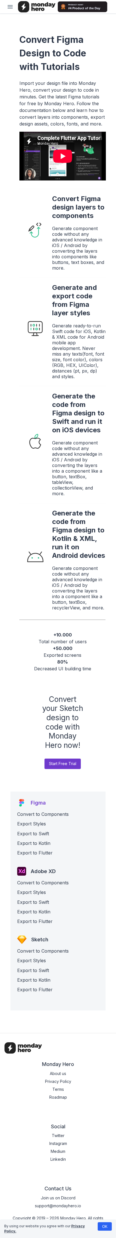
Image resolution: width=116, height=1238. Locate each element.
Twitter (58, 1135)
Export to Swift (33, 833)
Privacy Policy (58, 1081)
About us (58, 1073)
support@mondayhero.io (58, 1205)
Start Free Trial (62, 763)
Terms (58, 1089)
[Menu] (10, 6)
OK (105, 1226)
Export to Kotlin (33, 843)
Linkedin (58, 1159)
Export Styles (31, 824)
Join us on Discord (58, 1197)
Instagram (58, 1143)
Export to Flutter (35, 853)
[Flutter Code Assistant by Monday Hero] (36, 7)
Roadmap (58, 1097)
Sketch (39, 939)
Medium (58, 1151)
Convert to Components (43, 814)
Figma (38, 803)
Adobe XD (43, 871)
